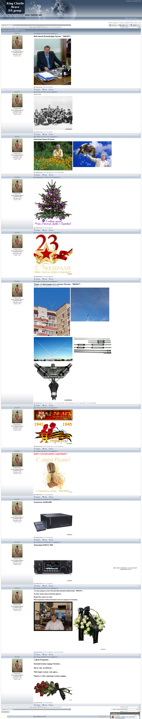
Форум (2, 27)
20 (60, 232)
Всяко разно (8, 27)
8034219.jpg (56, 652)
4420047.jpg (57, 172)
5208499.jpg (46, 403)
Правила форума (129, 22)
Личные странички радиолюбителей (20, 27)
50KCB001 (17, 33)
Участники (121, 22)
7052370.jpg (46, 537)
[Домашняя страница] (52, 89)
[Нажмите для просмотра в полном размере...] (53, 96)
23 (57, 451)
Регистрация (34, 14)
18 (57, 136)
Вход (40, 14)
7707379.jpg (57, 403)
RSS (138, 18)
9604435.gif (45, 227)
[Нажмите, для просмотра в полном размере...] (53, 179)
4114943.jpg (45, 702)
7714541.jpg (46, 494)
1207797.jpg (78, 403)
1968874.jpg (46, 172)
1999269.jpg (46, 132)
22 (57, 407)
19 (60, 177)
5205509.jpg (46, 87)
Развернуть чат (115, 713)
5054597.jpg (46, 652)
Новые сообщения (113, 22)
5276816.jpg (68, 403)
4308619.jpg (46, 446)
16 (57, 33)
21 (57, 281)
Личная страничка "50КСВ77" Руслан (37, 27)
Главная (27, 14)
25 (60, 542)
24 (60, 499)
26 (57, 588)
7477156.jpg (89, 403)
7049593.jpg (46, 276)
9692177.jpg (46, 583)
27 (57, 657)
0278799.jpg (56, 446)
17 (57, 92)
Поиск (135, 22)
